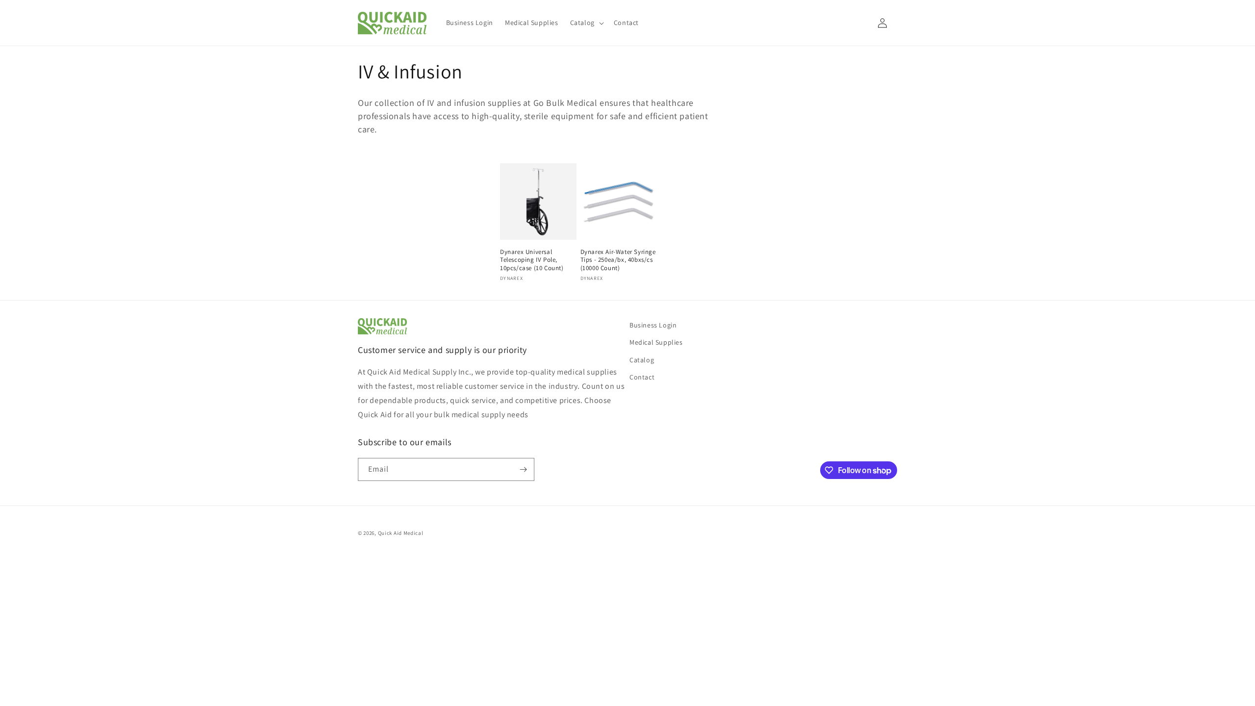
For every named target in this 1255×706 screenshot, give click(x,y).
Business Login (653, 325)
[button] (586, 22)
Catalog (641, 359)
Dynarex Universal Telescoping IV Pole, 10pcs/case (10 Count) (532, 260)
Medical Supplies (656, 342)
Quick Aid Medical (401, 533)
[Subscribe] (523, 469)
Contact (641, 377)
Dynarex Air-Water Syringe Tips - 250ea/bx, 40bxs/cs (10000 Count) (618, 260)
